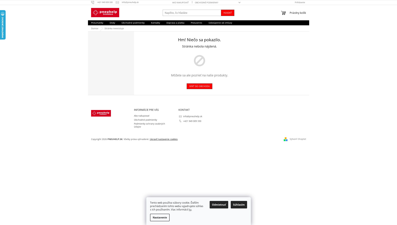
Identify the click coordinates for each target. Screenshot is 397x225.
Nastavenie (160, 217)
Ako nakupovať (180, 2)
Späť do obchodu (199, 86)
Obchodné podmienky (206, 2)
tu (190, 209)
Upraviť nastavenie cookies (164, 139)
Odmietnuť (219, 204)
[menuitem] (97, 22)
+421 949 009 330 (192, 121)
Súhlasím (239, 204)
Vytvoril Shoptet (298, 139)
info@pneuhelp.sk (192, 116)
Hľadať (228, 12)
